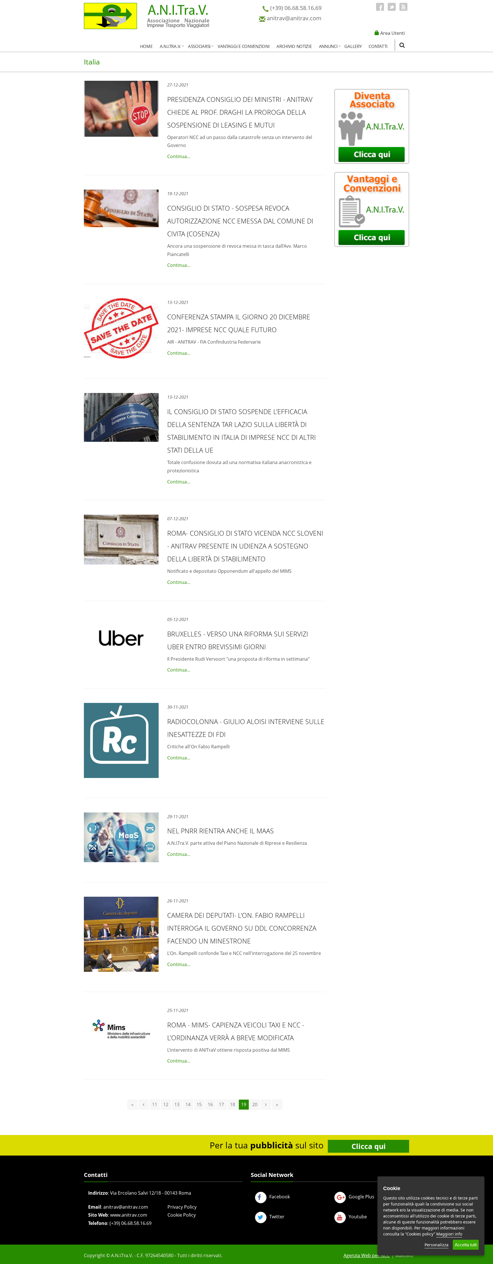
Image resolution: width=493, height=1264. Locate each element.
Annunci (328, 46)
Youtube (358, 1216)
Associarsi (199, 46)
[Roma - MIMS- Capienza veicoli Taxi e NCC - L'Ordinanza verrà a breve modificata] (121, 1025)
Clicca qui (368, 1146)
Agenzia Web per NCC (367, 1255)
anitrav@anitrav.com (125, 1207)
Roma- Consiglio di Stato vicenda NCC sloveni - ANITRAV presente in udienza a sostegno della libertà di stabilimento (245, 546)
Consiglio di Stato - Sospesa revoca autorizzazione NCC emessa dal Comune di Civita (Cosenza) (240, 220)
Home (146, 46)
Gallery (352, 46)
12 (165, 1104)
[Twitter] (392, 7)
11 (154, 1104)
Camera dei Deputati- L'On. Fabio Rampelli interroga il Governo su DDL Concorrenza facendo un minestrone (241, 928)
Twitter (276, 1216)
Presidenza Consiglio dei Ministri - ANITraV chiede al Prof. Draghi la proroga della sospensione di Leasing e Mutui (239, 112)
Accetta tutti (466, 1244)
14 (188, 1104)
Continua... (178, 156)
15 (199, 1104)
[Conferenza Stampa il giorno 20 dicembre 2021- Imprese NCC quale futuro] (121, 328)
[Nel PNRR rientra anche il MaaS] (121, 837)
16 (210, 1104)
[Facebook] (380, 7)
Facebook (279, 1197)
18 (232, 1104)
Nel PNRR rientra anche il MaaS (220, 830)
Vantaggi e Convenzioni (243, 46)
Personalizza (436, 1244)
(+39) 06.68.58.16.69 (130, 1223)
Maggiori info (449, 1234)
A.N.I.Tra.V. (170, 46)
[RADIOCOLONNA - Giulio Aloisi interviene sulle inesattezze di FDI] (121, 740)
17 (221, 1104)
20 (254, 1104)
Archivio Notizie (294, 46)
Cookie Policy (181, 1215)
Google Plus (361, 1197)
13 (176, 1104)
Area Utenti (392, 33)
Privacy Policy (182, 1207)
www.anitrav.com (128, 1215)
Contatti (378, 46)
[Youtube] (403, 7)
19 (243, 1104)
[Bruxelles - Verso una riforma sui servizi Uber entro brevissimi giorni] (121, 638)
